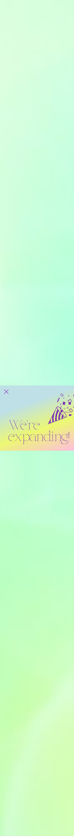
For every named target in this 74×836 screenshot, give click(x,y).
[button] (6, 391)
